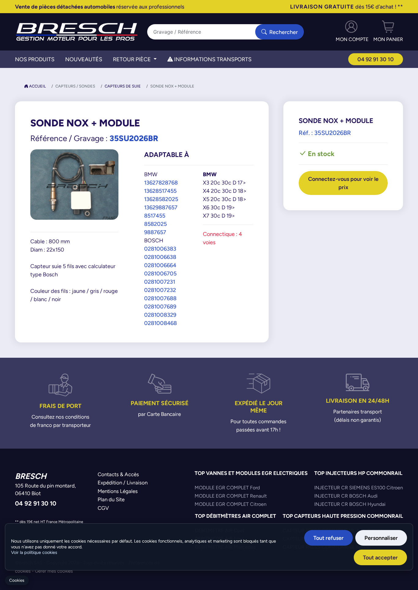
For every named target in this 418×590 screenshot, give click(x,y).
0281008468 (160, 323)
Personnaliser (381, 538)
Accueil (37, 86)
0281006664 (160, 265)
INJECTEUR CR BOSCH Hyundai (350, 504)
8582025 (155, 224)
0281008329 (160, 315)
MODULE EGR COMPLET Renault (231, 496)
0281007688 (160, 298)
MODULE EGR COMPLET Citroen (231, 504)
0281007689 (160, 306)
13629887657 (160, 207)
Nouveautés (83, 59)
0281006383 (160, 248)
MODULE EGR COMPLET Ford (227, 488)
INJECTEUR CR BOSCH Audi (346, 496)
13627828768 (161, 182)
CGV (103, 508)
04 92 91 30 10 (375, 59)
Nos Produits (34, 59)
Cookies (16, 580)
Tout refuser (328, 538)
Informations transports (212, 59)
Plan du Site (111, 499)
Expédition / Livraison (122, 483)
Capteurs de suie (123, 86)
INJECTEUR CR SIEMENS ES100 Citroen (358, 488)
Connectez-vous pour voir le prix (343, 183)
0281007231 (159, 281)
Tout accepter (380, 557)
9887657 (155, 232)
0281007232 (160, 290)
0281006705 (160, 273)
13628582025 (161, 199)
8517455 (154, 215)
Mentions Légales (118, 491)
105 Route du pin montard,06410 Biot (45, 490)
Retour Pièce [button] (132, 59)
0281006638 (160, 257)
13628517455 (160, 191)
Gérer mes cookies (54, 570)
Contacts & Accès (118, 474)
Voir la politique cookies (34, 552)
